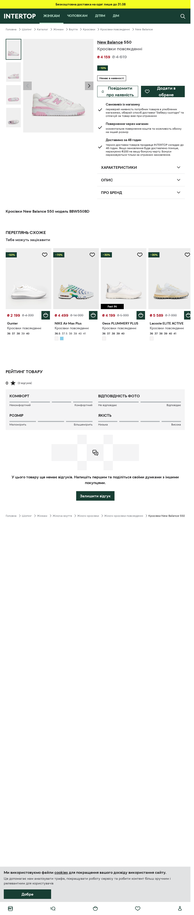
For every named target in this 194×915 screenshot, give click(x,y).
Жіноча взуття (62, 514)
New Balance (144, 29)
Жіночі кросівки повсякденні (123, 514)
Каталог (42, 29)
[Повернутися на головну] (20, 16)
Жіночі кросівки (88, 514)
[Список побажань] (137, 908)
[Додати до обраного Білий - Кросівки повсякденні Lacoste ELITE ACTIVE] (184, 255)
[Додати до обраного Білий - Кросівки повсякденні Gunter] (43, 255)
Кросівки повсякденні (115, 29)
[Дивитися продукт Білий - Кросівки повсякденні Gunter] (28, 278)
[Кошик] (95, 908)
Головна (11, 29)
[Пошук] (183, 16)
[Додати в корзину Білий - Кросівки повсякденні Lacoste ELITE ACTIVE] (185, 314)
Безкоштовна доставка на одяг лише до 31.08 (91, 4)
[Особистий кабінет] (180, 908)
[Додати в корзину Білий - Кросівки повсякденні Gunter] (44, 314)
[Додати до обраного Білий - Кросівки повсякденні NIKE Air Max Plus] (90, 255)
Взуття (73, 29)
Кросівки (89, 29)
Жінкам (58, 29)
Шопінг (27, 29)
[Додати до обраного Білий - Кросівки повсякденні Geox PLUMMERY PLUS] (137, 255)
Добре (27, 894)
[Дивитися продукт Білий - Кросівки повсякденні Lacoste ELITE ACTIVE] (168, 278)
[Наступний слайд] (89, 86)
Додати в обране (166, 91)
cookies (61, 872)
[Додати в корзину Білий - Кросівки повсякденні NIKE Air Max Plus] (91, 314)
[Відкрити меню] (52, 908)
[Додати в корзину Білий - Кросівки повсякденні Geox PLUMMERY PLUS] (138, 314)
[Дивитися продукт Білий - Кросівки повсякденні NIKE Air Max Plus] (74, 278)
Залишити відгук (95, 495)
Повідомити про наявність (120, 91)
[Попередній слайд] (27, 86)
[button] (27, 86)
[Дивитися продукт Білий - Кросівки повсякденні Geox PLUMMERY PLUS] (121, 278)
